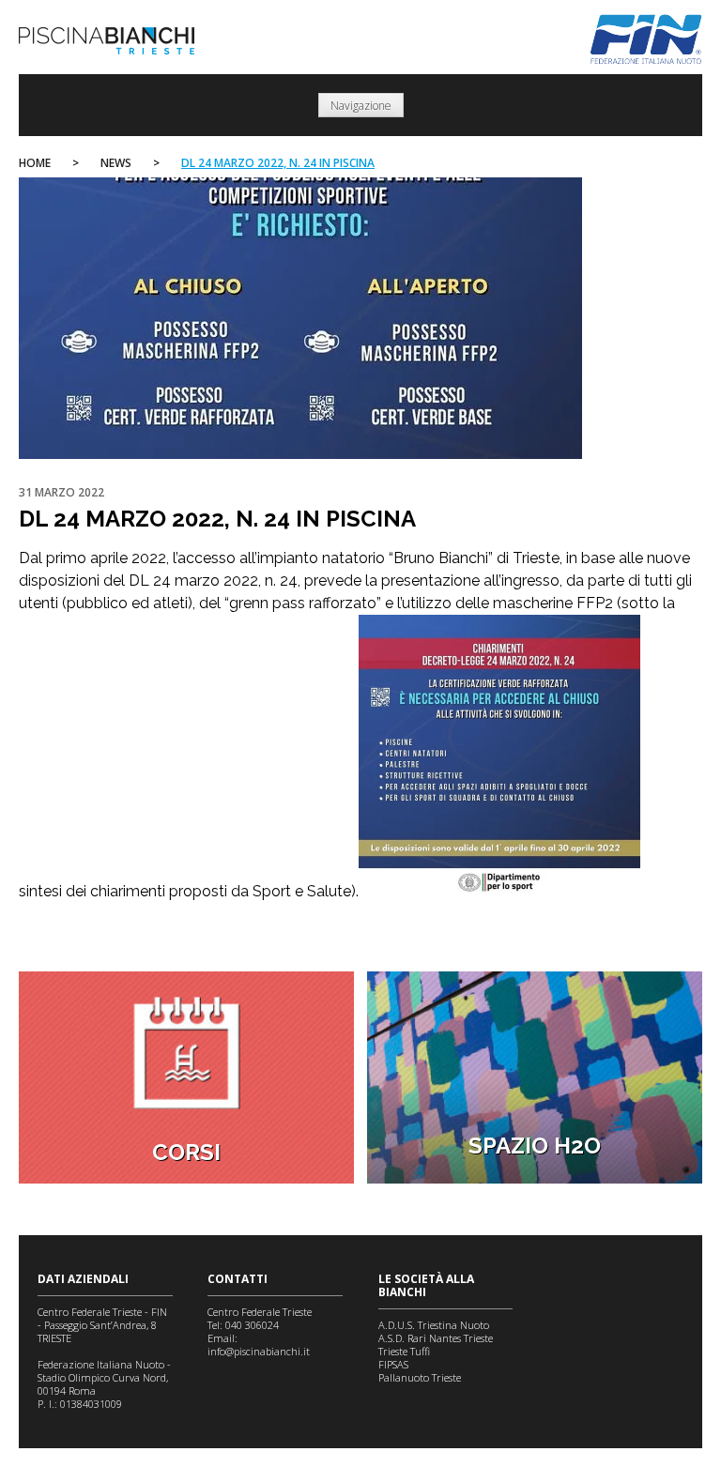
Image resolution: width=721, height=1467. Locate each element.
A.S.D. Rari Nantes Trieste (435, 1338)
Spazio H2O (534, 1145)
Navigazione (360, 106)
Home (35, 163)
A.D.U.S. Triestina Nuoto (433, 1325)
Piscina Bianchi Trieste (106, 40)
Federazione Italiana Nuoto (646, 39)
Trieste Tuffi (404, 1351)
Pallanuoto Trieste (419, 1377)
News (115, 163)
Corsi (186, 1152)
